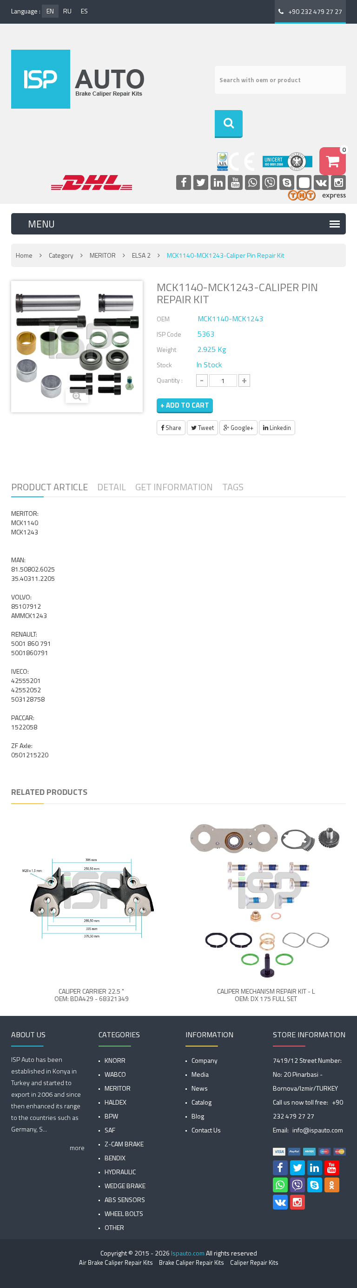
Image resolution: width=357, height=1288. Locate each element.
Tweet (205, 427)
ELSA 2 (141, 255)
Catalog (202, 1102)
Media (200, 1074)
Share (172, 427)
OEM (163, 319)
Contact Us (206, 1130)
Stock (164, 365)
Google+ (241, 427)
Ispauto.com (188, 1253)
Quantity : (170, 380)
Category (61, 255)
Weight (166, 349)
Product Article (49, 487)
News (200, 1088)
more (77, 1147)
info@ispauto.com (317, 1130)
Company (205, 1060)
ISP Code (169, 334)
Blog (198, 1116)
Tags (233, 487)
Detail (111, 487)
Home (24, 255)
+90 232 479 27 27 (315, 11)
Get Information (174, 487)
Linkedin (279, 427)
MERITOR (103, 255)
